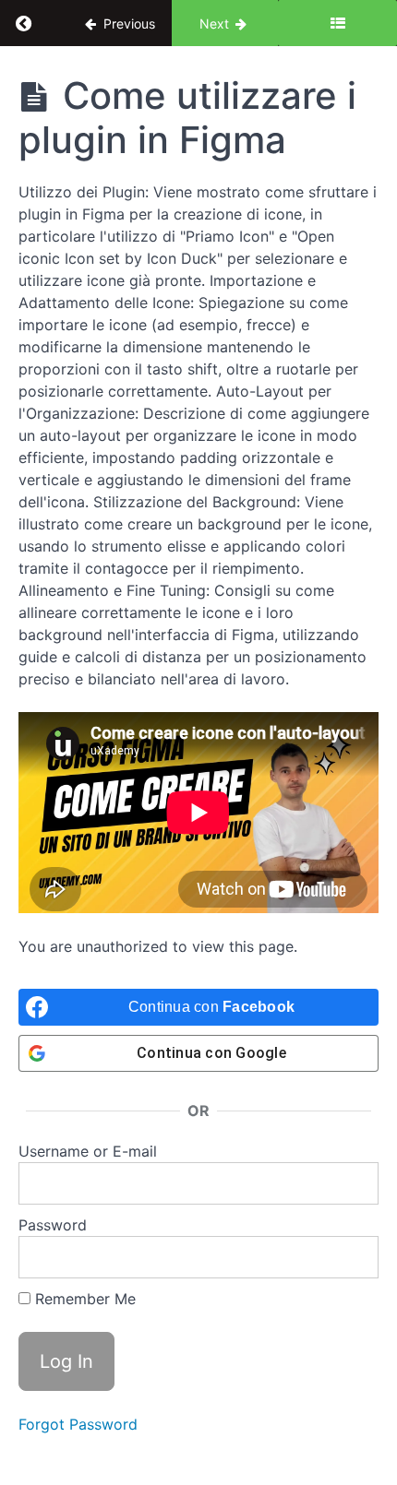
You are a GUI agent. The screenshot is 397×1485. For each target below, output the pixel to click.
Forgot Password (78, 1424)
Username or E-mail (87, 1151)
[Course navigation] (337, 23)
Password (52, 1225)
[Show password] (346, 1257)
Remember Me (83, 1298)
